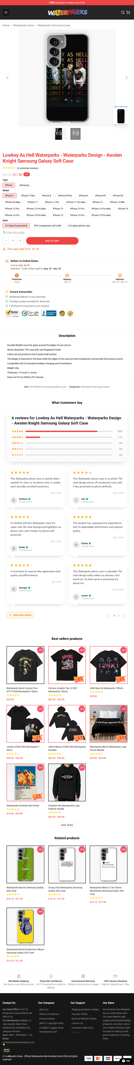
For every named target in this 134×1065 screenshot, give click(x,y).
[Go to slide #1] (58, 134)
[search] (123, 12)
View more (67, 825)
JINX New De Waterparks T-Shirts (106, 688)
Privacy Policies (47, 1018)
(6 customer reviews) (27, 168)
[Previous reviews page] (109, 616)
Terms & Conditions (49, 1014)
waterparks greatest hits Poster (23, 805)
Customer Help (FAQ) (82, 1027)
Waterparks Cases (23, 25)
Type (5, 180)
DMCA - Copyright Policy (51, 1023)
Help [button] (128, 1061)
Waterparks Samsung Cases (54, 25)
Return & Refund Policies (84, 1018)
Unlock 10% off (6, 1050)
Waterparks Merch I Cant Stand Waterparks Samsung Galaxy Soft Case (107, 890)
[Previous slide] (7, 77)
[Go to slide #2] (75, 134)
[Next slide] (126, 77)
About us (43, 1009)
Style (5, 220)
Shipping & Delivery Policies (85, 1009)
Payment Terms (79, 1014)
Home (6, 25)
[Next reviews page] (124, 616)
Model (6, 190)
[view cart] (128, 12)
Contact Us (77, 1023)
